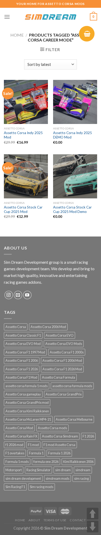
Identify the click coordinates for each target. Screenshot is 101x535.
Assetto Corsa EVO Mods (63, 344)
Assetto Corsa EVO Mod (23, 344)
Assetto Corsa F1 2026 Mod (62, 369)
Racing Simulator (38, 470)
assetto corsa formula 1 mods (26, 386)
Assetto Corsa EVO (60, 335)
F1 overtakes (14, 453)
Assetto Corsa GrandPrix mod (27, 402)
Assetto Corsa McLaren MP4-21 (28, 419)
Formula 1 (36, 453)
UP (92, 513)
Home (17, 34)
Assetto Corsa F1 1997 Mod (25, 352)
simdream (82, 470)
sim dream (63, 470)
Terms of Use (55, 520)
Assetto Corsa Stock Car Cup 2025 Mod (23, 209)
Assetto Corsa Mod (19, 428)
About (34, 520)
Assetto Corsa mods (52, 428)
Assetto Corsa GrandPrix (64, 394)
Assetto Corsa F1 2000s (67, 352)
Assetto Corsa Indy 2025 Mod (23, 135)
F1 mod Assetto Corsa (59, 445)
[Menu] (7, 16)
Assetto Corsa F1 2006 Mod (62, 360)
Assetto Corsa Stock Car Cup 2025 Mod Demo (72, 209)
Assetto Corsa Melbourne (74, 419)
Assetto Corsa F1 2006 (21, 360)
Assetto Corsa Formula (58, 377)
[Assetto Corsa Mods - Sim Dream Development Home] (50, 17)
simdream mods (57, 478)
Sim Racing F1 (15, 487)
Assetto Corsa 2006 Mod (48, 327)
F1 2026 (88, 436)
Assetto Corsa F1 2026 (21, 369)
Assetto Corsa (15, 327)
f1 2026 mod (14, 445)
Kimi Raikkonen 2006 (78, 462)
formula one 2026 (46, 462)
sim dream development (23, 478)
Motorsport (13, 470)
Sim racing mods (41, 487)
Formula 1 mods (17, 462)
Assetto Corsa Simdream (60, 436)
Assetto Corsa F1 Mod (21, 377)
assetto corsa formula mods (72, 386)
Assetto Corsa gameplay (23, 394)
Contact (78, 520)
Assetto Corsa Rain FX (21, 436)
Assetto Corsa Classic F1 (23, 335)
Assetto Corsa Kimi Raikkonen (27, 411)
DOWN (92, 526)
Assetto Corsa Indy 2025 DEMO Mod (72, 135)
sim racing (81, 478)
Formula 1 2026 (59, 453)
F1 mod (33, 445)
